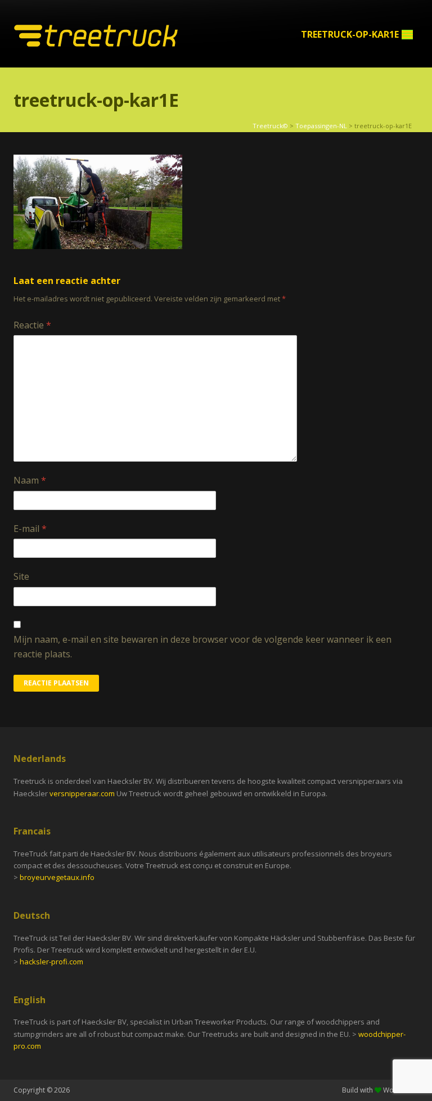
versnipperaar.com (83, 793)
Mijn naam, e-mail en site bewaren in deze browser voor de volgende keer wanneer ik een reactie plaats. (203, 646)
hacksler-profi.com (51, 961)
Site (21, 576)
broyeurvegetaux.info (57, 877)
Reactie (32, 325)
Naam (30, 480)
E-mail (30, 528)
